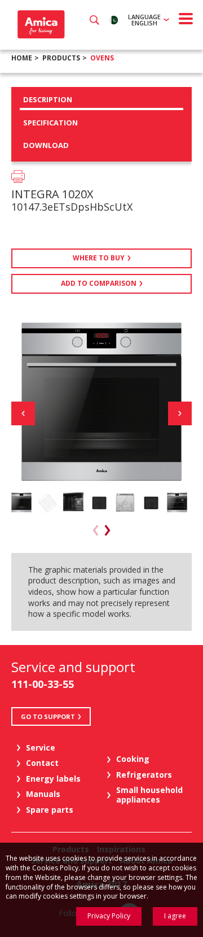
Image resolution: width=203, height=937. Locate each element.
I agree (175, 916)
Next (180, 413)
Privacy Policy (108, 916)
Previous (23, 413)
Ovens (102, 58)
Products (61, 58)
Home (21, 58)
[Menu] (186, 18)
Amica (39, 24)
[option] (21, 502)
